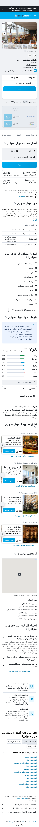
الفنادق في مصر (31, 778)
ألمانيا (22, 822)
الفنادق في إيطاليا (31, 787)
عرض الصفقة (9, 451)
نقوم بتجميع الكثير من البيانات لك (24, 808)
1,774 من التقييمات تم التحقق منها (17, 70)
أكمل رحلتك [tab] (32, 746)
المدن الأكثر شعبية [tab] (14, 741)
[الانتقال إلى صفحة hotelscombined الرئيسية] (23, 15)
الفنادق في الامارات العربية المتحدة (25, 772)
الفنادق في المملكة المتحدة (28, 784)
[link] (22, 456)
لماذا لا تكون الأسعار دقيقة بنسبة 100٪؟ (21, 812)
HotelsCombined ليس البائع (25, 804)
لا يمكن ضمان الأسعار (22, 798)
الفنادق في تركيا (31, 766)
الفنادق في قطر (32, 760)
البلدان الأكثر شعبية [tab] (30, 741)
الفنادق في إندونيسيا (30, 769)
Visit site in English (18, 10)
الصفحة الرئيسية (31, 822)
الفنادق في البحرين (31, 775)
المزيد (35, 220)
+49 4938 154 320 (30, 67)
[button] (2, 9)
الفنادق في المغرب (31, 757)
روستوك (11, 822)
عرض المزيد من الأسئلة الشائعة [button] (19, 671)
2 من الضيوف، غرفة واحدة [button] (25, 83)
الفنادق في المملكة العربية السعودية (25, 763)
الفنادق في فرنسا (31, 781)
